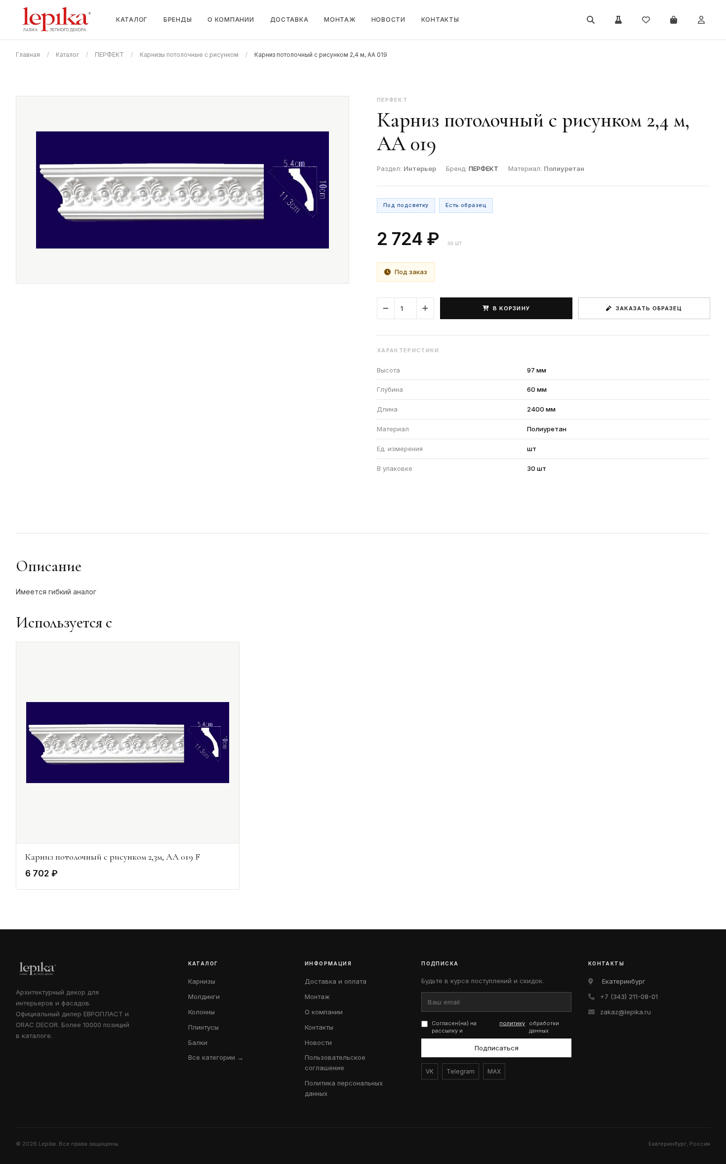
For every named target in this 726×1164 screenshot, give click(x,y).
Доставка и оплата (335, 981)
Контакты (440, 19)
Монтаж (339, 19)
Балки (197, 1042)
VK (430, 1071)
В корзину (511, 308)
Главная (28, 54)
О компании (230, 19)
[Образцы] (618, 20)
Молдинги (204, 996)
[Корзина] (674, 20)
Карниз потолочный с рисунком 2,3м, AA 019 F (112, 856)
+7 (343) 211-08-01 (629, 996)
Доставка (289, 19)
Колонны (201, 1012)
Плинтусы (203, 1027)
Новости (388, 19)
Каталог (132, 19)
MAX (494, 1071)
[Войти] (701, 20)
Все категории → (215, 1057)
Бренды (177, 19)
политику (512, 1023)
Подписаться (497, 1048)
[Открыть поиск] (591, 20)
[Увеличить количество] (425, 308)
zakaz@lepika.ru (625, 1012)
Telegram (460, 1071)
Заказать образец (649, 308)
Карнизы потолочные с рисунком (189, 54)
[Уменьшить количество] (385, 308)
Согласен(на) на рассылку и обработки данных (495, 1027)
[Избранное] (646, 20)
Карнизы (201, 981)
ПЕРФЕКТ (109, 54)
